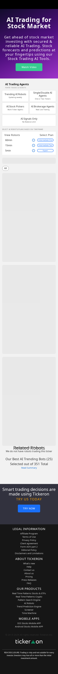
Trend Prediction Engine (29, 606)
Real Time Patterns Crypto (29, 596)
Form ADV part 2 (29, 546)
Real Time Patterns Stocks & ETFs (29, 593)
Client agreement (29, 543)
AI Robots (29, 603)
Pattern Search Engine (29, 599)
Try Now (29, 508)
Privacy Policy (29, 540)
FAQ (29, 583)
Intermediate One (45, 140)
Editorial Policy (29, 549)
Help (29, 566)
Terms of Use (29, 536)
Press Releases (29, 579)
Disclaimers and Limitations (29, 553)
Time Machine (29, 613)
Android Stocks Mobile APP (29, 626)
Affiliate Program (29, 533)
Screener (29, 609)
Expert (45, 150)
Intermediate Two (45, 145)
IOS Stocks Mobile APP (29, 623)
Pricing (29, 576)
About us (29, 573)
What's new (29, 563)
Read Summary (29, 467)
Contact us (29, 569)
